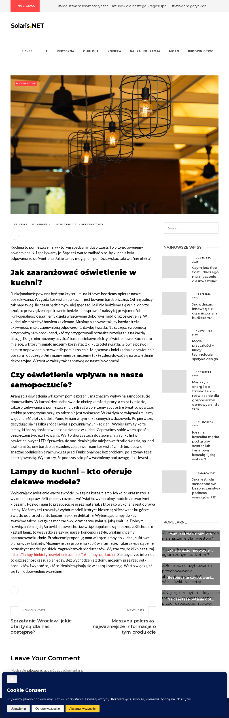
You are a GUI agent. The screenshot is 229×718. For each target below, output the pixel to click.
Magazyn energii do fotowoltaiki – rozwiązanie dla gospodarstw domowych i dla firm (206, 395)
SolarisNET (39, 224)
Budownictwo (26, 83)
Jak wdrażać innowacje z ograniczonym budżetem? (204, 311)
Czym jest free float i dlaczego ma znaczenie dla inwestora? (205, 274)
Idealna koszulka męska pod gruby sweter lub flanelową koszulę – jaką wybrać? (205, 445)
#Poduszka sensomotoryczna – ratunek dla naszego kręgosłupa (112, 6)
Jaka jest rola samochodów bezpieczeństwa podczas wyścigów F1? (206, 488)
